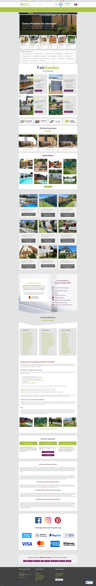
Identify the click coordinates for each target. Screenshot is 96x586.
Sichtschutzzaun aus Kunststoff (27, 53)
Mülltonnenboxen (43, 60)
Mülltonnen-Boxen (55, 561)
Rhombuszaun (61, 56)
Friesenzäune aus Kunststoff (48, 343)
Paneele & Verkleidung (34, 60)
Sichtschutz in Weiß (26, 333)
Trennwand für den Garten (69, 53)
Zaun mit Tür (25, 350)
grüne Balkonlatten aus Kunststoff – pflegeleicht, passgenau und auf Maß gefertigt (67, 266)
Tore (42, 561)
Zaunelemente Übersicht (47, 345)
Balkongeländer (65, 343)
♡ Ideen (65, 8)
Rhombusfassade (65, 347)
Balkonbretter (38, 111)
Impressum (37, 573)
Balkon (45, 8)
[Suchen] (56, 5)
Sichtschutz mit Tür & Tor (26, 56)
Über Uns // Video (38, 574)
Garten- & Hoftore (35, 8)
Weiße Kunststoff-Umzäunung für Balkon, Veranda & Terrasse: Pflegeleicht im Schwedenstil (67, 240)
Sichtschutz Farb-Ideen (27, 339)
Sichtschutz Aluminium (27, 342)
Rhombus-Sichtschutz (27, 345)
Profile (49, 8)
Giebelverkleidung (25, 60)
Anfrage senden (48, 455)
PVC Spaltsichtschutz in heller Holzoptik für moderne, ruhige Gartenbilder (67, 214)
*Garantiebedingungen (59, 573)
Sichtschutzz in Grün (27, 337)
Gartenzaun (28, 8)
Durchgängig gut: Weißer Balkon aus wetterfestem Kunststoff (48, 266)
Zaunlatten (64, 335)
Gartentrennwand (26, 347)
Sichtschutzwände (61, 58)
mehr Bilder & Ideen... (48, 186)
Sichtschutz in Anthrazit (26, 58)
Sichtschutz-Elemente (47, 338)
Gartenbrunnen (65, 346)
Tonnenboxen (59, 8)
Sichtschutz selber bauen (47, 337)
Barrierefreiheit (38, 579)
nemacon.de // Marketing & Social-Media (48, 551)
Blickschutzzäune (65, 337)
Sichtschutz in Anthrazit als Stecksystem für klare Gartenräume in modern (48, 214)
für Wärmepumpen (26, 353)
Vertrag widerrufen (59, 579)
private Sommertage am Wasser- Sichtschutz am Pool (28, 214)
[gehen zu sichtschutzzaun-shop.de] (26, 4)
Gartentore (64, 333)
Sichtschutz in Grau (68, 56)
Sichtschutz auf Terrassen (48, 334)
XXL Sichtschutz (26, 352)
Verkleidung (62, 561)
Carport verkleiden (36, 56)
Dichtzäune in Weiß (26, 341)
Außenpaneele (43, 56)
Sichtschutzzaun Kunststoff (48, 339)
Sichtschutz (22, 8)
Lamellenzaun (25, 346)
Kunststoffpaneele (68, 90)
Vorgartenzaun (54, 58)
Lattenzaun (44, 352)
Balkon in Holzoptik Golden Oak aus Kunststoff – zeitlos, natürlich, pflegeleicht (28, 266)
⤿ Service (21, 10)
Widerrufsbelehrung (39, 578)
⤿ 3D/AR (69, 8)
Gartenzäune (38, 90)
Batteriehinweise (58, 575)
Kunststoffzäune (46, 346)
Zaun (25, 561)
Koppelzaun (44, 350)
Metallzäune (22, 390)
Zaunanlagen (64, 338)
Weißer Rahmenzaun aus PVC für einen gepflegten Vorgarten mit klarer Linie (28, 240)
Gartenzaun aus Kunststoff (45, 58)
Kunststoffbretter (66, 334)
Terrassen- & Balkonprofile (52, 56)
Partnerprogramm (59, 574)
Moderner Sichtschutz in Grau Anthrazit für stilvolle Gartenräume (48, 240)
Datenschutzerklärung (40, 575)
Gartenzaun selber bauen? (48, 342)
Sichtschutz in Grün (35, 58)
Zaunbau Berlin (65, 339)
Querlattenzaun (26, 349)
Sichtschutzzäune (68, 111)
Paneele (54, 8)
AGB (36, 580)
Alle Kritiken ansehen (22, 577)
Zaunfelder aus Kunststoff (48, 341)
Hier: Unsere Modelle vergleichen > (29, 382)
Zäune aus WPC (45, 347)
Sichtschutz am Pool (46, 335)
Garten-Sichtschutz (46, 333)
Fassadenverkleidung (70, 58)
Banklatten (64, 353)
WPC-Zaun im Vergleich (59, 53)
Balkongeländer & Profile (39, 53)
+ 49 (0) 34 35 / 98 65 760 (48, 451)
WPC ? (41, 8)
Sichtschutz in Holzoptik (49, 53)
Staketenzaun (65, 341)
